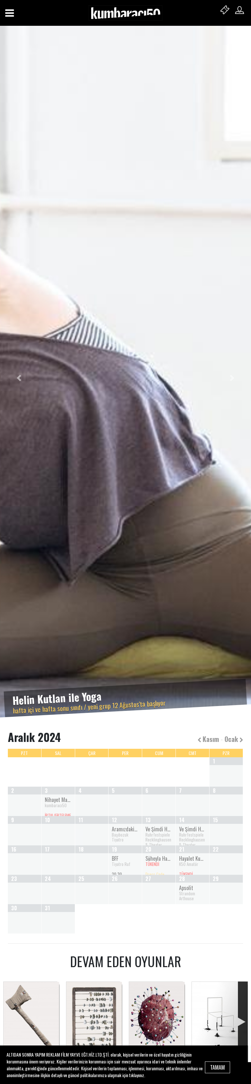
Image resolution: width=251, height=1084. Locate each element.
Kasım (210, 739)
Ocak (232, 739)
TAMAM (217, 1067)
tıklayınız (136, 1075)
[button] (19, 378)
